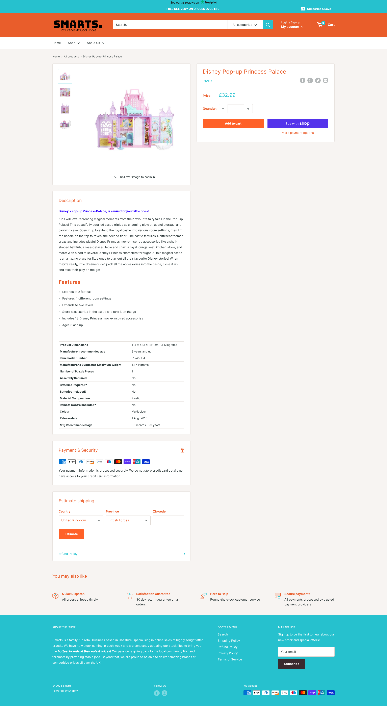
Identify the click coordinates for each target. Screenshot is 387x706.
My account (290, 27)
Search (223, 634)
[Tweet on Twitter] (318, 80)
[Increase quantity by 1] (248, 108)
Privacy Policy (228, 653)
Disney (207, 80)
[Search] (268, 24)
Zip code (159, 511)
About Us (93, 43)
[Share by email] (325, 80)
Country (65, 511)
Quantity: (209, 108)
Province (112, 511)
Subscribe (291, 664)
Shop (71, 43)
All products (71, 56)
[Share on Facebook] (302, 80)
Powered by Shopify (65, 690)
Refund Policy (67, 554)
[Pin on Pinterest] (310, 80)
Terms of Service (230, 659)
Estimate (71, 534)
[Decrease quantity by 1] (223, 108)
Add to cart (233, 123)
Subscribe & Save (319, 8)
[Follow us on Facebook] (157, 693)
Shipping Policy (229, 641)
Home (56, 43)
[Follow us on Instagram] (164, 693)
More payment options (298, 133)
